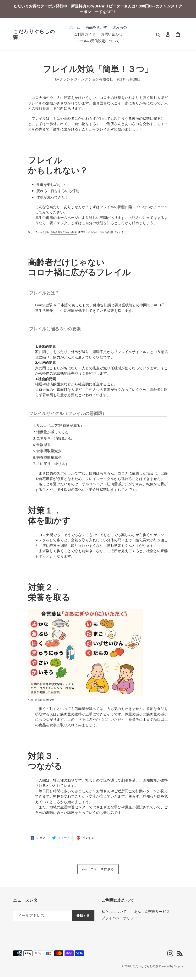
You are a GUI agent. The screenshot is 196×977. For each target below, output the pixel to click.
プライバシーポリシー (119, 918)
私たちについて (114, 911)
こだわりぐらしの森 (34, 34)
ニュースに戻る (101, 869)
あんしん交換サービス (152, 911)
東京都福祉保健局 (44, 700)
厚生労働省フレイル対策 (63, 232)
